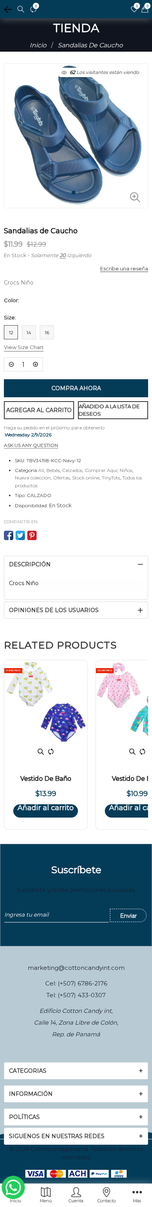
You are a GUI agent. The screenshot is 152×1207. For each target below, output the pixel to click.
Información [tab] (31, 1094)
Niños (126, 470)
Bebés (53, 470)
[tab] (76, 564)
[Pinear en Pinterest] (32, 535)
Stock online (85, 478)
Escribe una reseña (124, 268)
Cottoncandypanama (59, 1149)
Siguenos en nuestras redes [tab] (56, 1136)
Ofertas (61, 478)
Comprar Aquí (101, 470)
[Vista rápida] (40, 751)
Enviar (128, 915)
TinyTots (111, 478)
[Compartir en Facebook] (8, 535)
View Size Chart (24, 347)
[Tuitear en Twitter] (20, 535)
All (41, 470)
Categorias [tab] (27, 1071)
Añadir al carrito (46, 808)
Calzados (72, 470)
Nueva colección (33, 478)
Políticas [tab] (24, 1117)
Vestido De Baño (45, 778)
